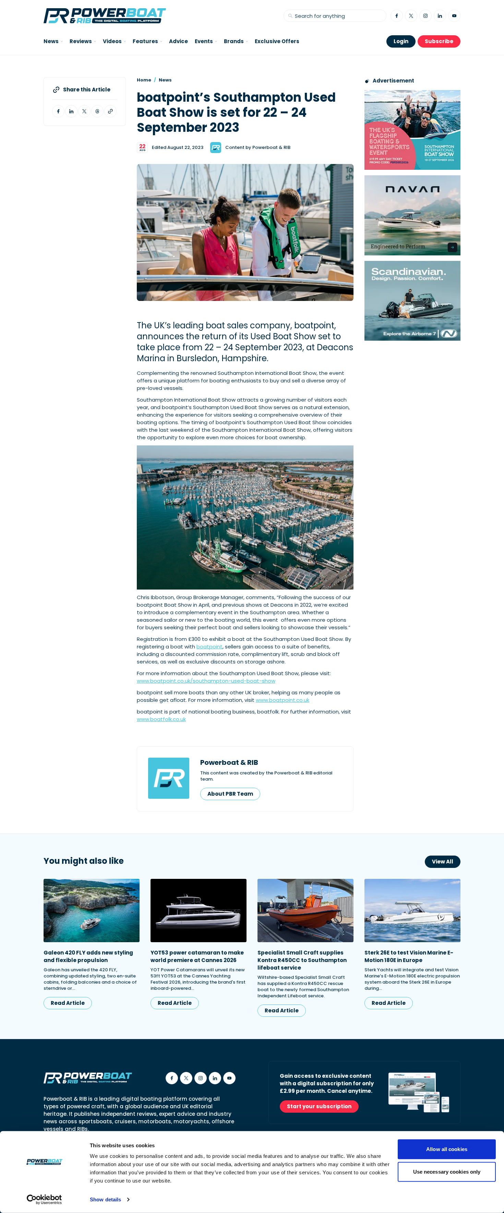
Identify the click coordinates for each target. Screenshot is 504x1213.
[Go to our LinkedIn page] (440, 16)
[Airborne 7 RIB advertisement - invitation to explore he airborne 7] (412, 301)
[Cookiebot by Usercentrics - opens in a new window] (44, 1200)
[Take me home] (105, 15)
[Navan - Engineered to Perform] (412, 215)
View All (442, 861)
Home (144, 80)
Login (401, 41)
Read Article (68, 1003)
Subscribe (439, 41)
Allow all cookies (446, 1149)
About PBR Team (230, 793)
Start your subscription (319, 1106)
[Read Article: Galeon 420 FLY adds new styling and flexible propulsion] (92, 910)
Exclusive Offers (277, 41)
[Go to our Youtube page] (454, 16)
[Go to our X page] (411, 16)
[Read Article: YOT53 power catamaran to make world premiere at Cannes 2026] (199, 910)
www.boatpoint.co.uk (282, 700)
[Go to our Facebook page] (397, 16)
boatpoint (209, 646)
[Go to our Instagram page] (425, 16)
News (165, 80)
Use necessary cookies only (447, 1171)
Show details (105, 1199)
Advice (178, 41)
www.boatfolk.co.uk (161, 719)
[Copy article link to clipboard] (110, 111)
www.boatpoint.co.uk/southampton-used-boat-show (206, 680)
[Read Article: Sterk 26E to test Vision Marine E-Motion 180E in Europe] (412, 910)
